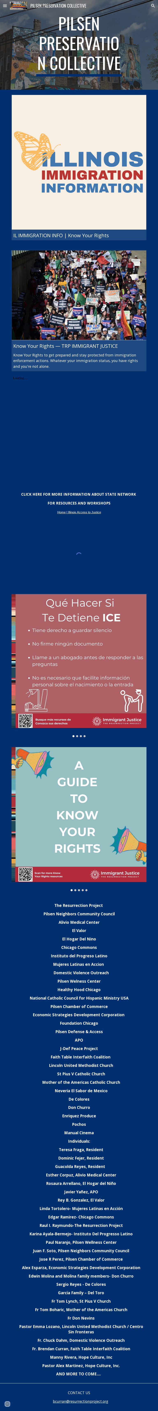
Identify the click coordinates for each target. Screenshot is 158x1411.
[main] (79, 45)
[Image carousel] (79, 665)
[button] (5, 5)
